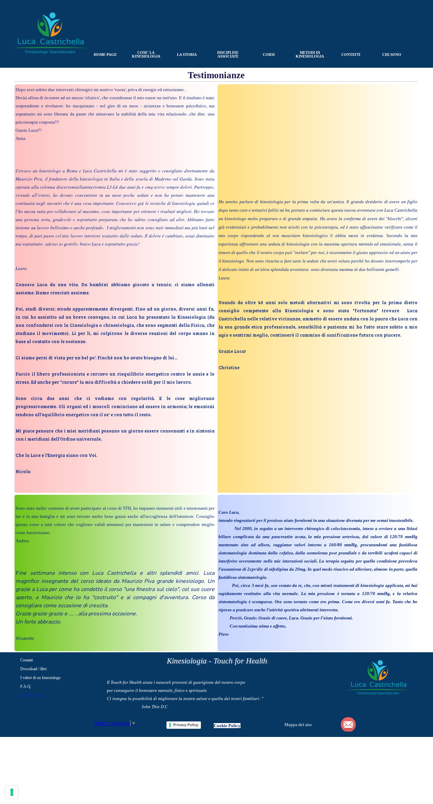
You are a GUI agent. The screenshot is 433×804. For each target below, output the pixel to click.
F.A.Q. (25, 686)
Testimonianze (31, 695)
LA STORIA (187, 55)
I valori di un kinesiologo (40, 677)
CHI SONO (391, 55)
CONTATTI (350, 55)
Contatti (26, 660)
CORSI (269, 55)
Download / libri (33, 669)
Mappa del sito (298, 724)
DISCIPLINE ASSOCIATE (227, 54)
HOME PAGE (105, 55)
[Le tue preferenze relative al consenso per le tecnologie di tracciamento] (11, 792)
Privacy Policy (185, 724)
